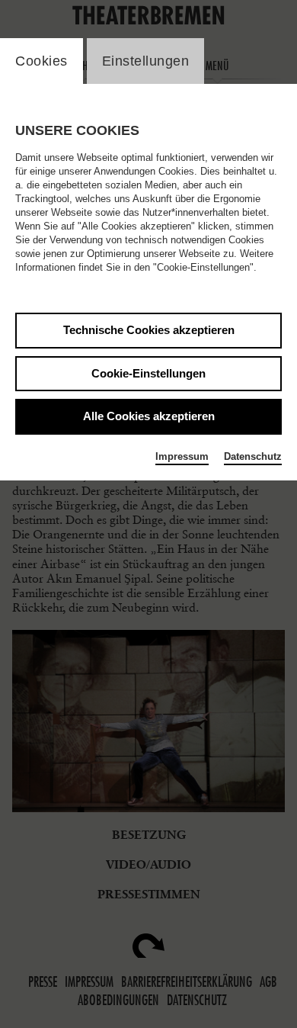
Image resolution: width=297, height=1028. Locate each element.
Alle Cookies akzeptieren (149, 416)
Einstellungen (146, 61)
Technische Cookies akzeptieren (149, 329)
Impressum (182, 456)
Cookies (41, 61)
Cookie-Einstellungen (148, 373)
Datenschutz (253, 456)
